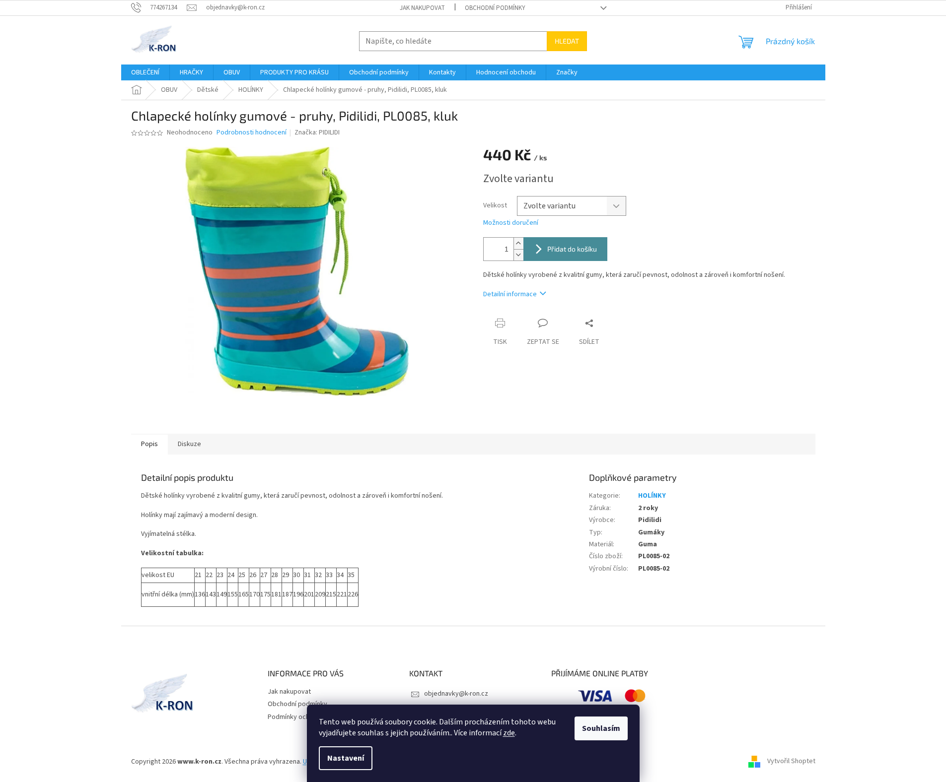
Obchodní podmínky (495, 7)
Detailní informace (510, 294)
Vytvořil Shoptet (791, 762)
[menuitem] (145, 72)
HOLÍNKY (652, 496)
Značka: (317, 132)
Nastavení (345, 758)
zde (509, 732)
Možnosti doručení (510, 223)
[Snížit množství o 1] (518, 255)
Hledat (567, 41)
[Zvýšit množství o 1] (518, 243)
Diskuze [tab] (189, 444)
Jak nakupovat (422, 7)
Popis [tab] (149, 444)
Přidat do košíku (572, 249)
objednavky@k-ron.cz (456, 694)
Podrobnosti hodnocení (252, 132)
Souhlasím (601, 728)
